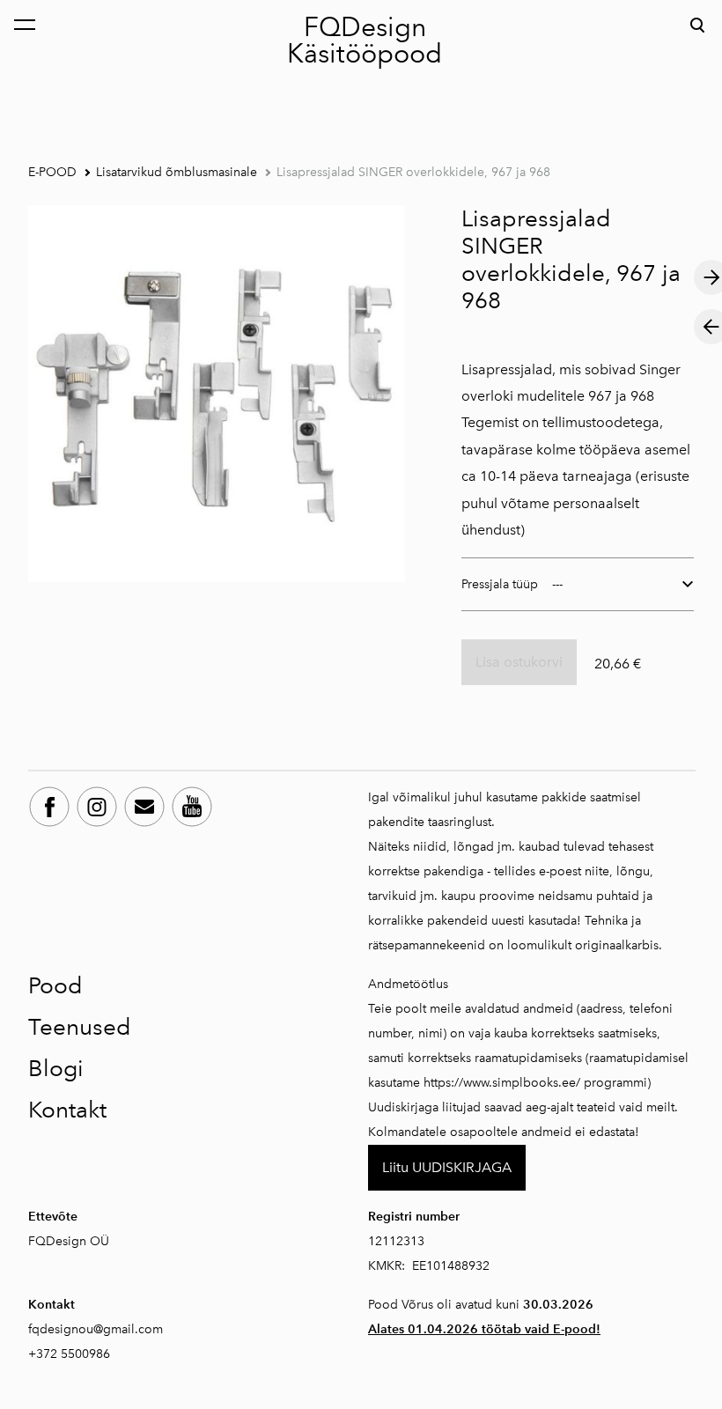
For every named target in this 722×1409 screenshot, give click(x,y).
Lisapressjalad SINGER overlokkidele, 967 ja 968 (413, 172)
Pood (55, 985)
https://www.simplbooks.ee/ (502, 1082)
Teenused (79, 1027)
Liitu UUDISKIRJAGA (447, 1167)
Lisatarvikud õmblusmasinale (176, 172)
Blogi (56, 1068)
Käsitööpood (364, 54)
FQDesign (365, 27)
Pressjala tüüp (499, 584)
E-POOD (52, 172)
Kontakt (67, 1109)
